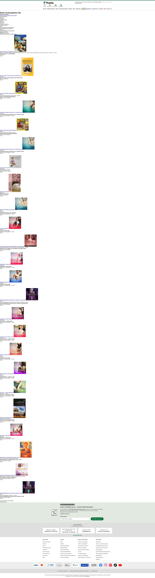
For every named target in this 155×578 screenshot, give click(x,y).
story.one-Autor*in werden (101, 547)
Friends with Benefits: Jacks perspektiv (7, 209)
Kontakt (62, 543)
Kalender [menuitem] (101, 8)
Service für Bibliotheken (65, 551)
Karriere (44, 543)
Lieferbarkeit (2, 24)
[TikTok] (115, 565)
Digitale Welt (99, 555)
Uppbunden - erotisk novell (5, 264)
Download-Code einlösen (83, 549)
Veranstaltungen (99, 557)
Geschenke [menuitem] (109, 8)
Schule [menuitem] (56, 8)
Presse (44, 545)
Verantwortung (46, 551)
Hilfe (61, 541)
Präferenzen (2, 18)
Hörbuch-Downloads (10, 15)
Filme (16, 15)
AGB (44, 557)
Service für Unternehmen (65, 553)
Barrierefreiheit (46, 553)
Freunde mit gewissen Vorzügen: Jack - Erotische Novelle (11, 149)
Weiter (111, 9)
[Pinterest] (110, 565)
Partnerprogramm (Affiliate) (102, 553)
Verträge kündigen (82, 553)
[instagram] (105, 565)
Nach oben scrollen (3, 501)
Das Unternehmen (47, 541)
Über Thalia (45, 539)
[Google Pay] (59, 565)
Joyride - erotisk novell (4, 228)
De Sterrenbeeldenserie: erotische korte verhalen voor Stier (11, 493)
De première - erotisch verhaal (6, 318)
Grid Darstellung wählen (4, 34)
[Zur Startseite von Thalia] (49, 2)
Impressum (45, 555)
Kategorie (1, 19)
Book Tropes (2, 22)
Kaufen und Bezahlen (82, 543)
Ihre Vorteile (98, 539)
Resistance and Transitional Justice (6, 417)
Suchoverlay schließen (97, 2)
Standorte (45, 549)
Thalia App (98, 541)
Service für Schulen (64, 549)
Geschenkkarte (99, 549)
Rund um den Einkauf (83, 539)
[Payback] (85, 565)
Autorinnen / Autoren (3, 25)
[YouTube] (120, 565)
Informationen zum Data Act (84, 557)
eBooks (4, 15)
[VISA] (35, 565)
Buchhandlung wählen (10, 30)
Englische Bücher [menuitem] (51, 8)
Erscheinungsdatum (3, 27)
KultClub (98, 559)
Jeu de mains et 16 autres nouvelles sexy (8, 475)
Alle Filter (1, 29)
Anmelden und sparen (97, 519)
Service (62, 539)
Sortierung (2, 17)
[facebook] (100, 565)
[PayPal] (75, 565)
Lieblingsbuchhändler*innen (102, 545)
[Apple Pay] (67, 565)
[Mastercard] (42, 565)
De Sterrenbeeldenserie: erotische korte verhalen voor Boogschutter (13, 299)
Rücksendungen (63, 547)
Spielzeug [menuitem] (89, 8)
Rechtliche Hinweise (64, 513)
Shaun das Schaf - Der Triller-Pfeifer (7, 51)
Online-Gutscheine (82, 547)
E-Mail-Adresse (63, 516)
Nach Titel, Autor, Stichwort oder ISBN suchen (84, 2)
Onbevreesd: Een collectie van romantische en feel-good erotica (12, 246)
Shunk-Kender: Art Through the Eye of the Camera (10, 457)
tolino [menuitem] (74, 8)
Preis (1, 23)
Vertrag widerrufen (77, 535)
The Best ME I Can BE (4, 167)
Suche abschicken (78, 3)
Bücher (1, 15)
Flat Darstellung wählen (13, 34)
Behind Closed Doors (4, 191)
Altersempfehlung (3, 28)
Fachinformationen (47, 547)
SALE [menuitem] (105, 8)
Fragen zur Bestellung (83, 541)
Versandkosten (87, 576)
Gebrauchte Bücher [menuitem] (63, 8)
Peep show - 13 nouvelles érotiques (7, 392)
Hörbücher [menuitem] (78, 8)
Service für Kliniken (64, 557)
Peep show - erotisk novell (5, 435)
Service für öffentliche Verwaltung (67, 555)
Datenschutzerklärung (83, 555)
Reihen (1, 26)
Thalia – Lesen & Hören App (102, 543)
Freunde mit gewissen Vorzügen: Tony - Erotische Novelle (11, 112)
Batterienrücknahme (64, 545)
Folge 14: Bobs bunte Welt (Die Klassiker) (8, 130)
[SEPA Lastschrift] (50, 565)
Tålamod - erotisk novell (5, 282)
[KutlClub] (94, 565)
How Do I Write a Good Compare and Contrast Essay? (10, 75)
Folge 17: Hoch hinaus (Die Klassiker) (7, 93)
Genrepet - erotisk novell (5, 354)
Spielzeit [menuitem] (84, 8)
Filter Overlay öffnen (3, 16)
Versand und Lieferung (83, 545)
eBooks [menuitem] (70, 8)
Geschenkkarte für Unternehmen (103, 551)
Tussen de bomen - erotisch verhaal (7, 336)
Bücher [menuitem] (44, 8)
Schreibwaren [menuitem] (95, 8)
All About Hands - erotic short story (7, 373)
